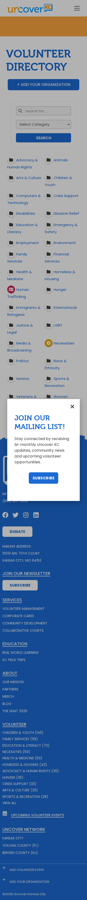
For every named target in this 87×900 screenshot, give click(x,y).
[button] (72, 406)
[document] (43, 450)
